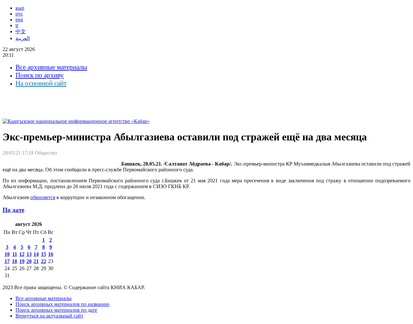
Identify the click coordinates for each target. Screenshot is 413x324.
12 (22, 254)
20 (29, 261)
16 (50, 254)
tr (16, 25)
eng (19, 19)
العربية (22, 38)
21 (36, 261)
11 (14, 254)
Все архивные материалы (51, 67)
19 (22, 261)
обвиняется (42, 197)
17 (7, 261)
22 (43, 261)
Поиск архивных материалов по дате (56, 310)
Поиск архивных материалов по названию (62, 304)
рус (19, 13)
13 (29, 254)
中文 (20, 31)
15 (43, 254)
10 (7, 254)
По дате (13, 210)
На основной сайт (40, 83)
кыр (19, 8)
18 (14, 261)
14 (36, 254)
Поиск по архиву (39, 75)
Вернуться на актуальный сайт (49, 316)
